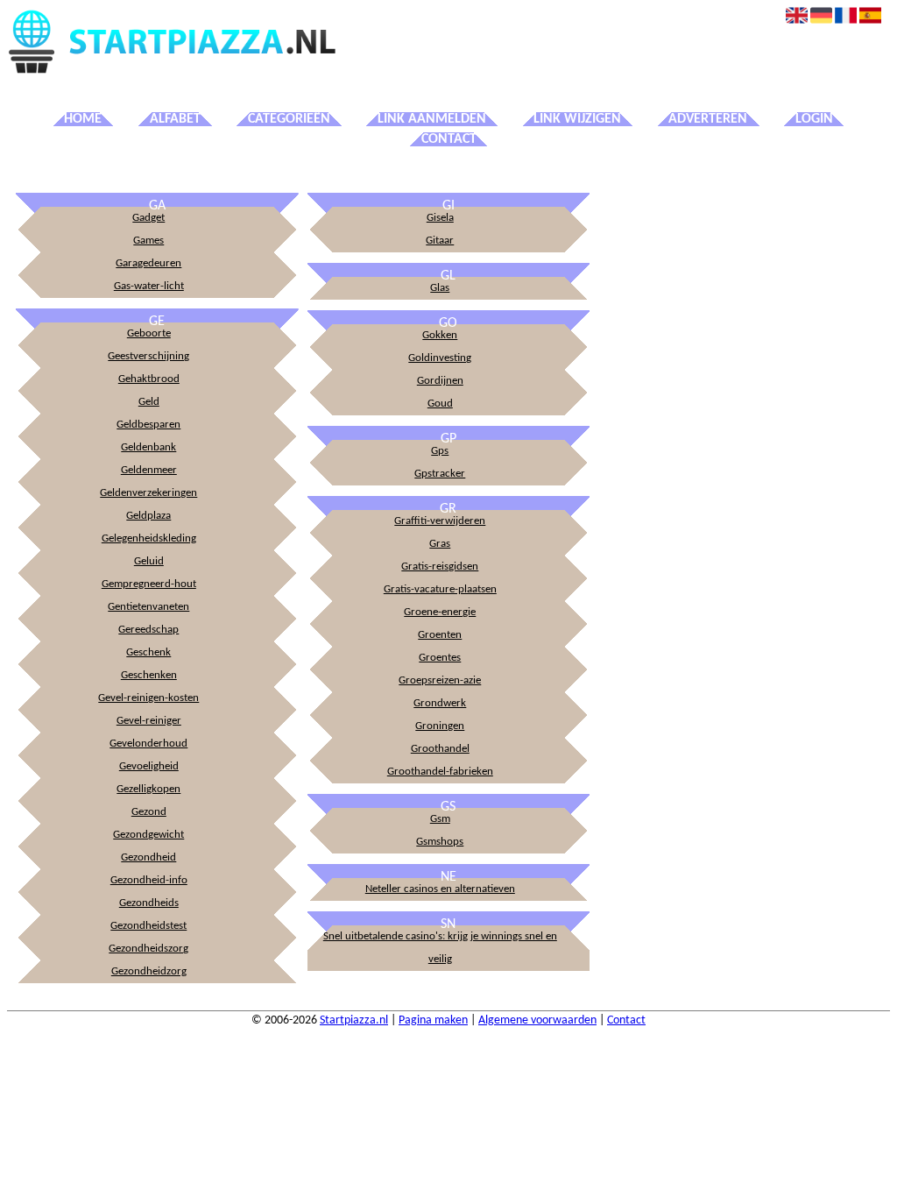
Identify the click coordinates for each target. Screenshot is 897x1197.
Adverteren (707, 119)
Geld (148, 401)
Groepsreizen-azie (440, 680)
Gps (439, 451)
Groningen (439, 726)
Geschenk (148, 652)
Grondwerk (439, 703)
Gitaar (440, 240)
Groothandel (440, 748)
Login (814, 119)
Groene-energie (440, 612)
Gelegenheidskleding (149, 538)
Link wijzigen (577, 119)
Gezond (148, 812)
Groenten (440, 635)
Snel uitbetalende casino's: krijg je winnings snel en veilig (440, 948)
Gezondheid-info (148, 880)
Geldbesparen (148, 424)
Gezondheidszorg (148, 948)
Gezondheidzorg (149, 971)
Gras (439, 543)
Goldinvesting (439, 358)
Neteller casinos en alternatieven (440, 889)
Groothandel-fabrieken (440, 771)
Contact (449, 139)
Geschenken (149, 675)
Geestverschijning (148, 356)
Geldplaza (148, 515)
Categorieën (289, 119)
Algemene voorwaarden (537, 1020)
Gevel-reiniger (149, 720)
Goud (440, 403)
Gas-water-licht (149, 286)
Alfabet (175, 119)
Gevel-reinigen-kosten (148, 698)
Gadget (148, 217)
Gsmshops (439, 841)
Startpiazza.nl (354, 1020)
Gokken (439, 335)
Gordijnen (440, 380)
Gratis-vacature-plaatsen (440, 589)
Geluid (149, 561)
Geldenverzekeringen (148, 493)
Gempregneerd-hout (149, 584)
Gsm (440, 819)
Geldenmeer (149, 470)
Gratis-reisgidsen (439, 566)
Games (148, 240)
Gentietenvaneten (148, 607)
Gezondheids (149, 903)
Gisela (440, 217)
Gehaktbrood (149, 379)
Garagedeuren (148, 263)
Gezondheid (148, 857)
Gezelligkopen (148, 789)
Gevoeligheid (149, 766)
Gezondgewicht (148, 834)
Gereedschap (148, 629)
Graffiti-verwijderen (439, 521)
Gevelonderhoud (148, 743)
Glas (439, 288)
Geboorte (149, 333)
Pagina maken (433, 1020)
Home (83, 119)
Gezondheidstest (148, 925)
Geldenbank (148, 447)
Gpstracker (439, 473)
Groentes (440, 657)
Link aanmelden (432, 119)
